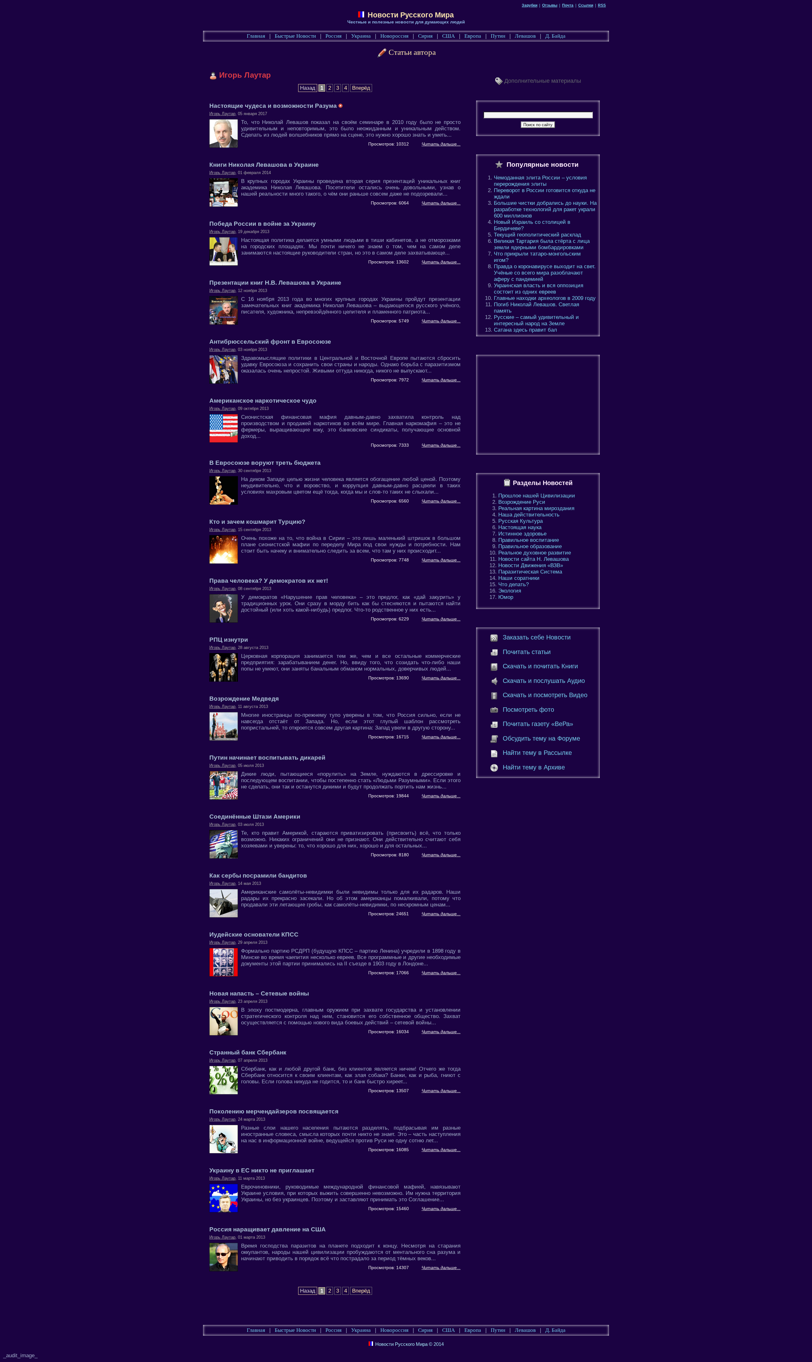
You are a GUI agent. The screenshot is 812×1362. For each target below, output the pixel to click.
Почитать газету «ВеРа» (538, 723)
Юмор (505, 597)
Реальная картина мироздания (536, 508)
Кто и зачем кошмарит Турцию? (257, 521)
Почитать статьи (527, 651)
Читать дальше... (441, 143)
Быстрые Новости (295, 36)
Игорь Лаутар (222, 113)
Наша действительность (529, 515)
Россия (333, 36)
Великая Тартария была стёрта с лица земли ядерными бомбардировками (542, 244)
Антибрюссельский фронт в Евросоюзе (270, 341)
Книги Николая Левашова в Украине (264, 164)
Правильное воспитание (528, 540)
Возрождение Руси (521, 502)
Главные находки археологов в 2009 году (545, 298)
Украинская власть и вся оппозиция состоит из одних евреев (538, 288)
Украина (361, 36)
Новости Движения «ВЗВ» (530, 565)
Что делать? (513, 584)
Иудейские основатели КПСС (253, 934)
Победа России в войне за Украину (262, 223)
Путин (498, 36)
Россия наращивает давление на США (267, 1229)
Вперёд (361, 88)
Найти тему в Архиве (534, 767)
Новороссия (394, 36)
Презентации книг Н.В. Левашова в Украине (275, 282)
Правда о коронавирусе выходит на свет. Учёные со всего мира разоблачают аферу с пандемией (545, 272)
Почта (567, 5)
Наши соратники (519, 578)
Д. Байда (555, 36)
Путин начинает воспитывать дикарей (267, 757)
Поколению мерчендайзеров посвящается (273, 1111)
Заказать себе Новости (537, 637)
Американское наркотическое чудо (263, 400)
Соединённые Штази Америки (254, 816)
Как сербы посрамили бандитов (258, 875)
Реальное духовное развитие (534, 553)
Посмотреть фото (528, 709)
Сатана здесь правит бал (525, 330)
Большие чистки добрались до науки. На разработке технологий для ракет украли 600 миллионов (545, 209)
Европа (472, 36)
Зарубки (529, 5)
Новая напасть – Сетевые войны (259, 993)
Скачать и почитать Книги (540, 666)
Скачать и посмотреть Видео (545, 694)
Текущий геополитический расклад (537, 235)
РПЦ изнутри (228, 639)
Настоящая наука (519, 527)
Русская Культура (520, 521)
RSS (602, 5)
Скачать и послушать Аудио (544, 680)
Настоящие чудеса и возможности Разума (273, 105)
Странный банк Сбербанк (247, 1052)
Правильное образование (530, 546)
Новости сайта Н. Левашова (533, 559)
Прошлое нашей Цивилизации (536, 496)
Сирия (425, 36)
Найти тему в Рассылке (537, 752)
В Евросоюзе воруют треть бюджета (265, 462)
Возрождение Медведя (244, 698)
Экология (509, 591)
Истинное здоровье (522, 534)
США (448, 36)
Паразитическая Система (530, 572)
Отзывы (549, 5)
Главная (256, 36)
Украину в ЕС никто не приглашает (261, 1170)
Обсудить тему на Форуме (541, 738)
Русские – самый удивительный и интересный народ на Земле (536, 320)
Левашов (525, 36)
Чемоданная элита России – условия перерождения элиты (540, 181)
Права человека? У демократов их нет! (268, 580)
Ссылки (585, 5)
